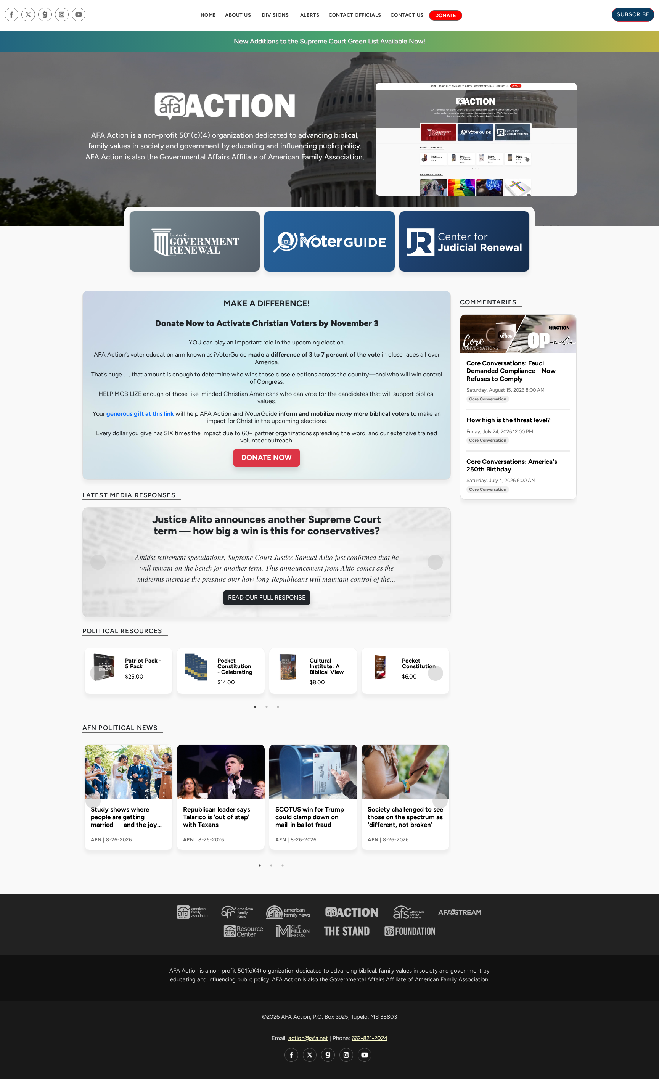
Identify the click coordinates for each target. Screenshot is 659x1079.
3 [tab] (278, 707)
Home (208, 15)
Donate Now (266, 457)
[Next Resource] (435, 673)
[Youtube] (78, 14)
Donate (445, 15)
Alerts (310, 15)
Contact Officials (355, 15)
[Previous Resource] (97, 673)
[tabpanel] (128, 673)
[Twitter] (28, 14)
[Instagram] (62, 14)
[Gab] (45, 14)
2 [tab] (266, 707)
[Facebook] (11, 14)
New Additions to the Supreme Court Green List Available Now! (329, 41)
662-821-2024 (369, 1038)
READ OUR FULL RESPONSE (377, 597)
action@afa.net (308, 1038)
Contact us (407, 15)
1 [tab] (255, 707)
